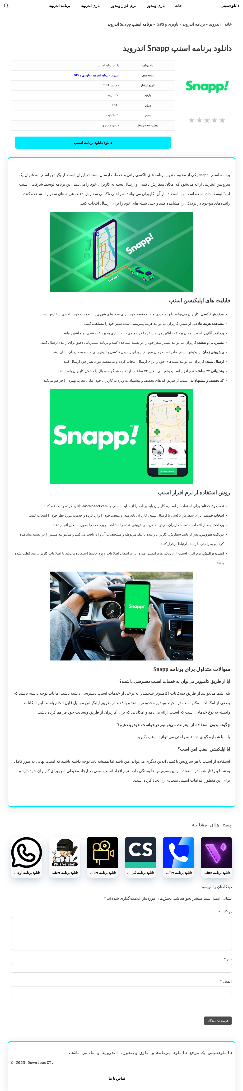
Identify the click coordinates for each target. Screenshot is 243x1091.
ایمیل (226, 981)
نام (228, 959)
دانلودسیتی (230, 5)
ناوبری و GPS (167, 24)
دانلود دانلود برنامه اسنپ (93, 143)
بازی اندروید (90, 6)
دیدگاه (225, 912)
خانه (178, 6)
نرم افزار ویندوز (123, 6)
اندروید (215, 24)
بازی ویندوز (156, 6)
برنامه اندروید (59, 6)
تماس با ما (117, 1078)
